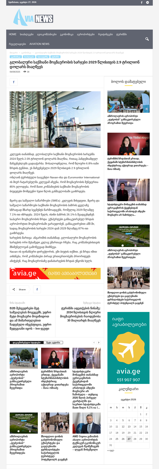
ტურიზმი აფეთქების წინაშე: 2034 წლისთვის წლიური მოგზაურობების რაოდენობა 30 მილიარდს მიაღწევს (80, 314)
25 (117, 439)
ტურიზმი (121, 34)
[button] (147, 39)
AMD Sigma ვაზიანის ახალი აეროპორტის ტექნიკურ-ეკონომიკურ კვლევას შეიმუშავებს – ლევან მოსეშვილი (86, 443)
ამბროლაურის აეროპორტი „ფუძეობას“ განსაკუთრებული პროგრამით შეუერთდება (123, 254)
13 (129, 426)
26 (123, 439)
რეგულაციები (17, 44)
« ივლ (110, 450)
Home (12, 34)
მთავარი (14, 53)
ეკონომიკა (66, 34)
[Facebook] (141, 3)
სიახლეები (27, 34)
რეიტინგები (105, 34)
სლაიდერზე (43, 57)
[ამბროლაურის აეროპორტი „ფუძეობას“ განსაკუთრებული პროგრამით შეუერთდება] (24, 423)
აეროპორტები (86, 34)
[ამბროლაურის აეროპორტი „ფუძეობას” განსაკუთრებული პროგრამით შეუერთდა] (24, 358)
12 (123, 426)
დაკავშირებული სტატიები (27, 342)
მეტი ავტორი (53, 342)
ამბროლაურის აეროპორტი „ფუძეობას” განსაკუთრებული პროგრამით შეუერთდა (123, 119)
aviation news (39, 44)
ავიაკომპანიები (47, 34)
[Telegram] (147, 3)
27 (129, 439)
